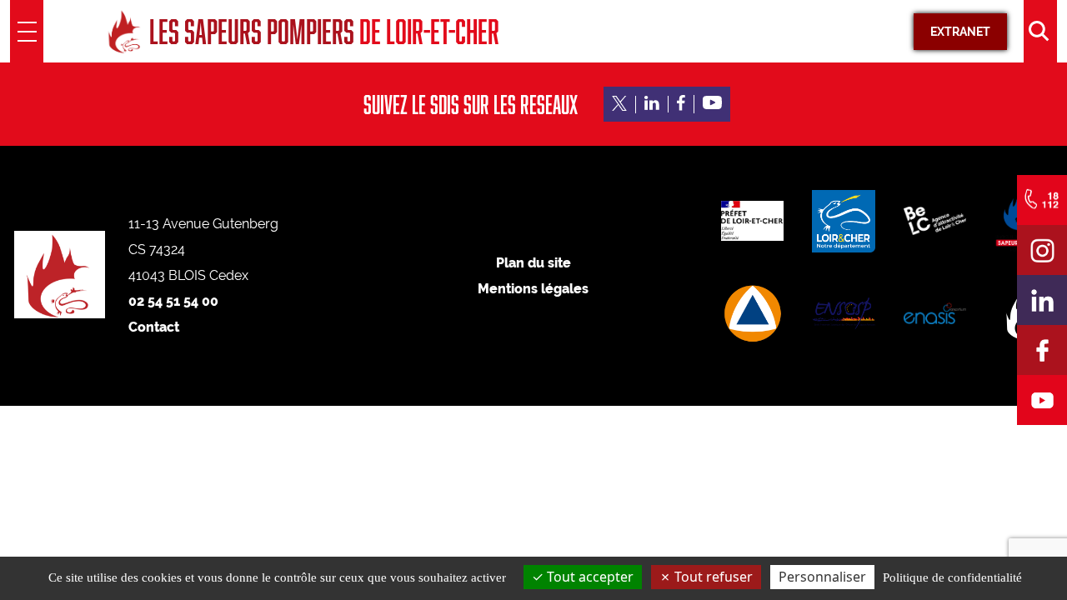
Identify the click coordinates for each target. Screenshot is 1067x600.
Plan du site (533, 263)
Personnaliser (822, 577)
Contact (153, 327)
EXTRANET (960, 31)
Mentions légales (533, 289)
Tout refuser (712, 577)
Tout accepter (589, 577)
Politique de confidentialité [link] (952, 577)
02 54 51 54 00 (173, 301)
